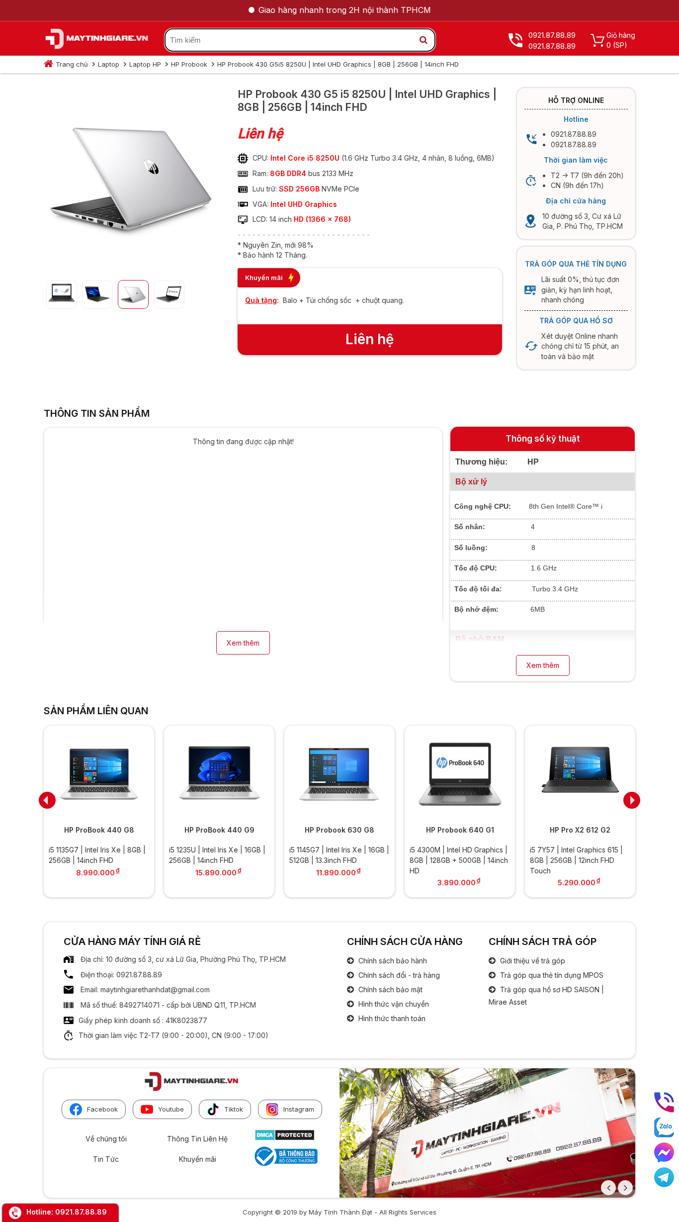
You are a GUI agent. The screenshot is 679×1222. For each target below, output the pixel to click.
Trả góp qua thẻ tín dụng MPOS (550, 975)
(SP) (620, 45)
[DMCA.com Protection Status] (285, 1138)
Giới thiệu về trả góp (531, 960)
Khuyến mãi (197, 1159)
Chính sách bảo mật (389, 989)
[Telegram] (664, 1177)
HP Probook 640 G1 (460, 830)
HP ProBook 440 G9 (219, 830)
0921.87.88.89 (81, 1212)
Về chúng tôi (106, 1138)
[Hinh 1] (130, 264)
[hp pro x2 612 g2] (580, 774)
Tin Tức (106, 1159)
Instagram (298, 1109)
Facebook (102, 1109)
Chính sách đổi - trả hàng (398, 975)
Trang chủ (72, 64)
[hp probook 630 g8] (339, 774)
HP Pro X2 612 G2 (580, 830)
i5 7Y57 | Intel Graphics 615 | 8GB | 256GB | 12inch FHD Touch (576, 860)
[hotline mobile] (664, 1102)
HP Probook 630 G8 (339, 830)
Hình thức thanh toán (390, 1018)
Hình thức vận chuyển (392, 1004)
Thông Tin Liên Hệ (197, 1138)
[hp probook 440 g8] (99, 774)
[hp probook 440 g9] (219, 774)
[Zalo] (664, 1127)
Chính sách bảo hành (391, 960)
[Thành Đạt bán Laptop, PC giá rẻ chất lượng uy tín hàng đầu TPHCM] (97, 40)
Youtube (171, 1109)
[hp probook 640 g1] (460, 774)
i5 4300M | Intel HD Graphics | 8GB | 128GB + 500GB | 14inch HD (459, 860)
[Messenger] (664, 1152)
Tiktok (233, 1109)
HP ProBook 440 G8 (99, 830)
